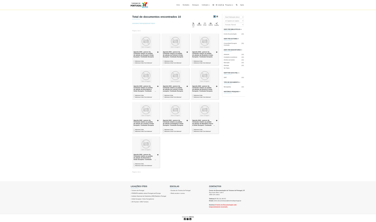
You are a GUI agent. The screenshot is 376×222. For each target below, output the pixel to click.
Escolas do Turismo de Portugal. (181, 190)
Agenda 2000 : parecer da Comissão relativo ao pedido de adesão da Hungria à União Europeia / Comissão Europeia (144, 54)
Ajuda (242, 5)
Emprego (234, 65)
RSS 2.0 (193, 26)
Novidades (186, 5)
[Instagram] (187, 219)
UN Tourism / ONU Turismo (140, 202)
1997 (234, 77)
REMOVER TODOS (150, 23)
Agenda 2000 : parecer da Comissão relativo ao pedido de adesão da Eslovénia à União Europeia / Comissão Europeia (143, 157)
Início (178, 5)
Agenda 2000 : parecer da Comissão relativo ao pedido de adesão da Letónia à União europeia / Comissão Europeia (173, 88)
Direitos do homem (234, 60)
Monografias (234, 87)
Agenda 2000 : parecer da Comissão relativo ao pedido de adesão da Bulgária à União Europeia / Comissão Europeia (173, 122)
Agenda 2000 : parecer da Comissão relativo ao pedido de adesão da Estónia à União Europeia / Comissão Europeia (202, 88)
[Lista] (214, 16)
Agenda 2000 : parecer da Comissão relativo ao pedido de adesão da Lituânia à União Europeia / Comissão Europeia (144, 122)
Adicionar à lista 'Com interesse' (143, 63)
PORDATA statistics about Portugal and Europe (146, 193)
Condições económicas (234, 57)
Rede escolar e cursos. (178, 193)
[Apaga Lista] (223, 4)
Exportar (199, 25)
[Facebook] (184, 219)
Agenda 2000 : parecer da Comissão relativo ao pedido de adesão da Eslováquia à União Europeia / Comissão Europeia (143, 89)
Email (204, 25)
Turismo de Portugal (138, 190)
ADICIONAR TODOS (137, 23)
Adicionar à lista (139, 61)
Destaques (195, 5)
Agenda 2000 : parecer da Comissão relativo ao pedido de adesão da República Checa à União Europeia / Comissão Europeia (202, 123)
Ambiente (234, 54)
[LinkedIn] (190, 219)
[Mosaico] (217, 16)
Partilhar (216, 25)
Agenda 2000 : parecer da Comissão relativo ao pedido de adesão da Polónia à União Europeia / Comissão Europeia (173, 54)
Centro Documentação (234, 34)
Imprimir (211, 25)
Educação (234, 62)
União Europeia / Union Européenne (143, 199)
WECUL (191, 217)
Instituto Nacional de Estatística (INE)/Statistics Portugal (149, 196)
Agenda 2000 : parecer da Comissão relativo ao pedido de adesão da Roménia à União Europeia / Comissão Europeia (202, 54)
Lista (220, 5)
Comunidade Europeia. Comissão (234, 44)
